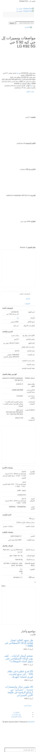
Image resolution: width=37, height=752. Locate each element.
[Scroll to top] (35, 726)
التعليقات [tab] (27, 303)
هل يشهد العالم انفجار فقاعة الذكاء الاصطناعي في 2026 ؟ (19, 642)
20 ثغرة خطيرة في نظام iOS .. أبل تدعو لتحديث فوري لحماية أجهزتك (20, 673)
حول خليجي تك (16, 714)
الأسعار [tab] (28, 299)
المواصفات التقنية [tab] (25, 294)
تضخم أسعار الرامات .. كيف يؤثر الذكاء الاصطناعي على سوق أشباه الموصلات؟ (18, 658)
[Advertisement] (18, 268)
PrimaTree (31, 722)
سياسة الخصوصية (16, 716)
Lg (17, 73)
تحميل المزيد (28, 705)
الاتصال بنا (16, 712)
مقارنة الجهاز (30, 91)
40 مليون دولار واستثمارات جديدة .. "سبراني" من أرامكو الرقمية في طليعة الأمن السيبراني (19, 691)
